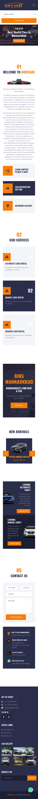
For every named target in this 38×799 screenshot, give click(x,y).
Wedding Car (7, 736)
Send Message (16, 617)
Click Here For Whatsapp (21, 664)
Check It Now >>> (19, 460)
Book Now (19, 405)
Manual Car (7, 733)
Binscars (12, 795)
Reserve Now (19, 41)
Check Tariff (23, 511)
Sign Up (32, 778)
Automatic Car (8, 730)
